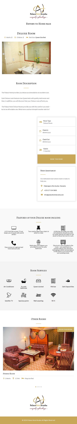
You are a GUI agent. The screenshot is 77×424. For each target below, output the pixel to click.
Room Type (47, 121)
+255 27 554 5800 (50, 190)
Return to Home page (38, 23)
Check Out (46, 139)
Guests (45, 148)
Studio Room (9, 373)
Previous (5, 57)
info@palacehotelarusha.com (54, 195)
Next (46, 57)
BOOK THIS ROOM (65, 329)
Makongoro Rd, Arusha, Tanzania (55, 186)
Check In (45, 130)
